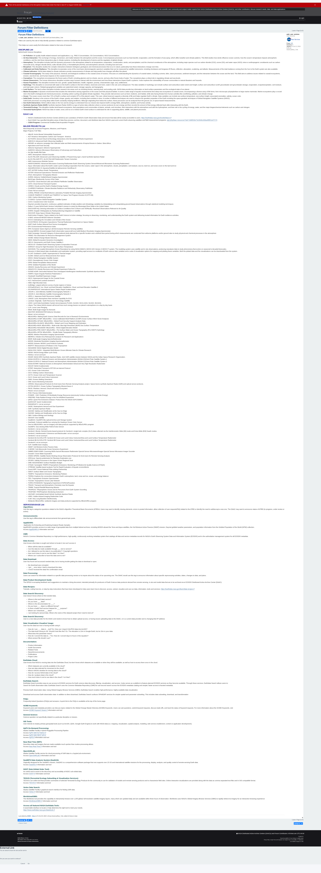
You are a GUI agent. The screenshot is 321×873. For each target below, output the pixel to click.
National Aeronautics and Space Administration (28, 841)
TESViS (32, 783)
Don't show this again (22, 21)
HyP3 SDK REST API (37, 735)
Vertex (31, 792)
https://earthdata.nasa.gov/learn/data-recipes (177, 589)
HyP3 (31, 737)
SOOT (31, 774)
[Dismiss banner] (315, 5)
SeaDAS (32, 765)
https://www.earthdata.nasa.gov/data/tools (38, 810)
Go (29, 863)
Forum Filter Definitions (33, 27)
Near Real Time (34, 746)
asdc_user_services (293, 34)
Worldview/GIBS (35, 801)
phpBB (286, 838)
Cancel (23, 863)
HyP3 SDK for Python (37, 733)
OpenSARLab (34, 755)
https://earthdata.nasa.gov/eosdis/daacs (155, 118)
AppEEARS (33, 529)
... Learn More (86, 5)
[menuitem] (262, 833)
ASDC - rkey (31, 816)
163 (292, 43)
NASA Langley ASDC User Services (30, 839)
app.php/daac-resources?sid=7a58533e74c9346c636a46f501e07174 (192, 120)
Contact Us (300, 836)
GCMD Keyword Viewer (37, 710)
